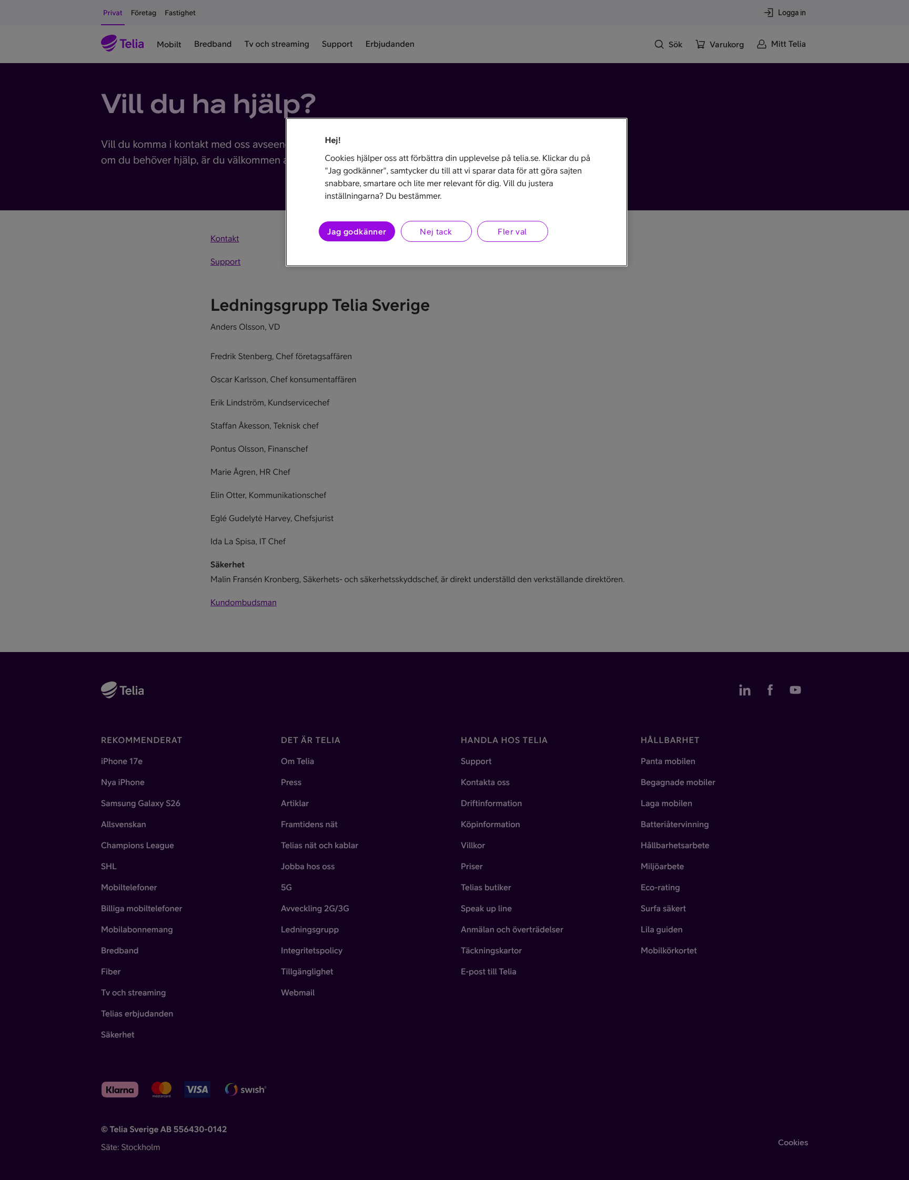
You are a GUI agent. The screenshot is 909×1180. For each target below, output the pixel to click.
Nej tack (436, 231)
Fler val (512, 231)
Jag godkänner (356, 231)
